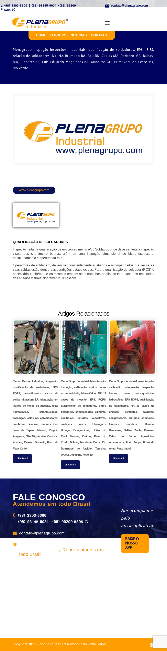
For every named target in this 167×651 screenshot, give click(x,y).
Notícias (78, 35)
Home (41, 35)
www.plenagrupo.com (34, 190)
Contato (99, 35)
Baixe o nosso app (132, 543)
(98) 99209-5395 (67, 521)
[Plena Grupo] (44, 23)
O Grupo (58, 35)
